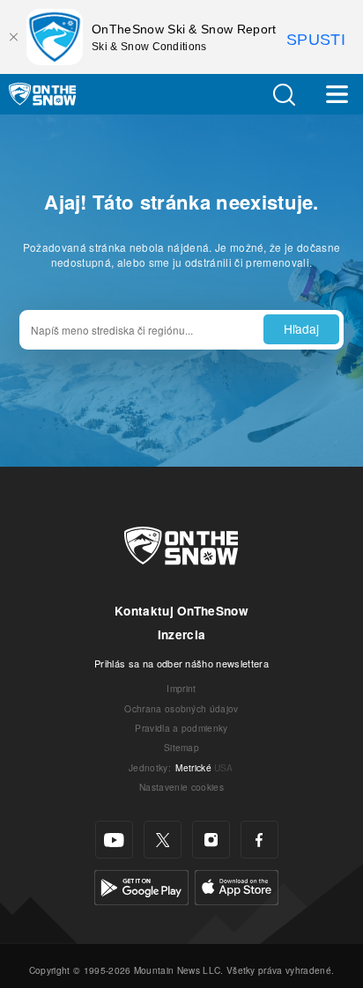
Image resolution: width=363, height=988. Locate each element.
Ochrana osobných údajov (181, 708)
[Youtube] (114, 840)
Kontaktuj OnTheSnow (181, 610)
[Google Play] (141, 885)
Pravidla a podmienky (181, 727)
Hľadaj (301, 328)
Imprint (181, 688)
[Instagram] (211, 840)
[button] (283, 95)
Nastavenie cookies (181, 786)
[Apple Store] (236, 885)
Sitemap (181, 747)
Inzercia (182, 634)
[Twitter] (163, 840)
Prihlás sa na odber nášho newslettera (181, 663)
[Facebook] (259, 840)
